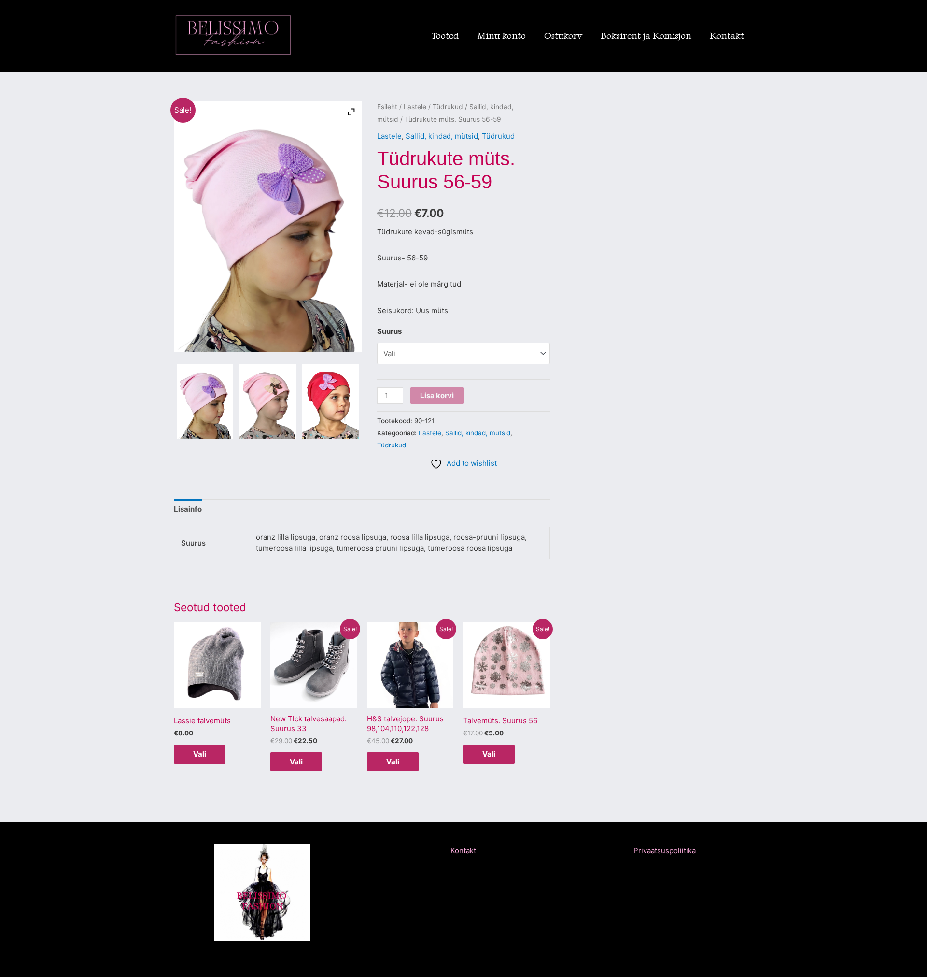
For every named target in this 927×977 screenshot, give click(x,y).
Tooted (445, 35)
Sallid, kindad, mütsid (442, 136)
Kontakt (727, 35)
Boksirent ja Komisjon (646, 35)
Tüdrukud (448, 107)
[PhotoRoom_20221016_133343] (205, 401)
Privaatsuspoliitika (664, 850)
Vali (199, 754)
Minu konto (501, 35)
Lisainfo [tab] (188, 509)
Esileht (387, 107)
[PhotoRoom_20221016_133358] (267, 401)
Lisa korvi (437, 395)
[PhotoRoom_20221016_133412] (330, 401)
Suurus (389, 331)
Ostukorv (563, 35)
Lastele (415, 107)
